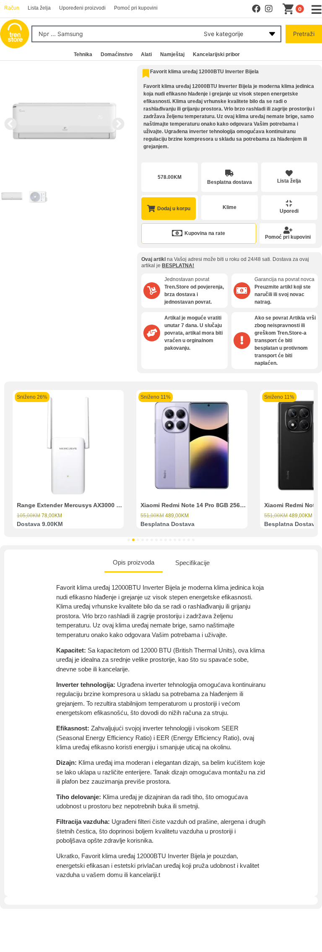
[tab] (133, 563)
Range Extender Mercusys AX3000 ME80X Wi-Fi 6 (87, 505)
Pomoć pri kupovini (288, 237)
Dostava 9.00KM (40, 524)
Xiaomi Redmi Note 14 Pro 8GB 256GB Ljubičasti (209, 505)
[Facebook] (256, 9)
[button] (10, 124)
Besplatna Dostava (167, 524)
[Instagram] (269, 9)
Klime (229, 207)
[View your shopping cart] (290, 9)
